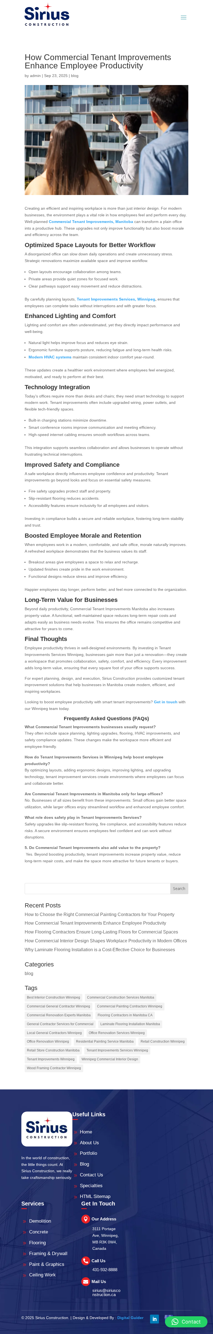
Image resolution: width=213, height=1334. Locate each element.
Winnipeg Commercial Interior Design (110, 1059)
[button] (186, 1321)
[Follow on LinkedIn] (154, 1319)
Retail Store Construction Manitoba (53, 1050)
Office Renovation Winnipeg (48, 1041)
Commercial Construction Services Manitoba (120, 997)
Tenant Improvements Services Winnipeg (117, 1050)
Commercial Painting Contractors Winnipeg (129, 1006)
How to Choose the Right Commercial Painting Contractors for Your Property (99, 914)
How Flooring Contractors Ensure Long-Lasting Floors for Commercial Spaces (101, 932)
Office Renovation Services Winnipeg (117, 1033)
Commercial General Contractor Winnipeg (58, 1006)
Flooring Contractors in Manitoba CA (125, 1015)
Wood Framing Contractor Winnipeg (54, 1068)
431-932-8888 (104, 1269)
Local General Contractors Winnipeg (54, 1033)
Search (179, 888)
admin (35, 75)
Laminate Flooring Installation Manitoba (130, 1024)
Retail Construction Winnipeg (163, 1041)
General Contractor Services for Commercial (60, 1024)
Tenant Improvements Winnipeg (51, 1059)
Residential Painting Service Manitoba (105, 1041)
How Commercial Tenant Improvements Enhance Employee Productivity (95, 923)
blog (74, 75)
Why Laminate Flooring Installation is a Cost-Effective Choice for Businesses (100, 949)
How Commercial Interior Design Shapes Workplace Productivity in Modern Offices (106, 940)
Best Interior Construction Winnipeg (53, 997)
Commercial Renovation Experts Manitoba (59, 1015)
